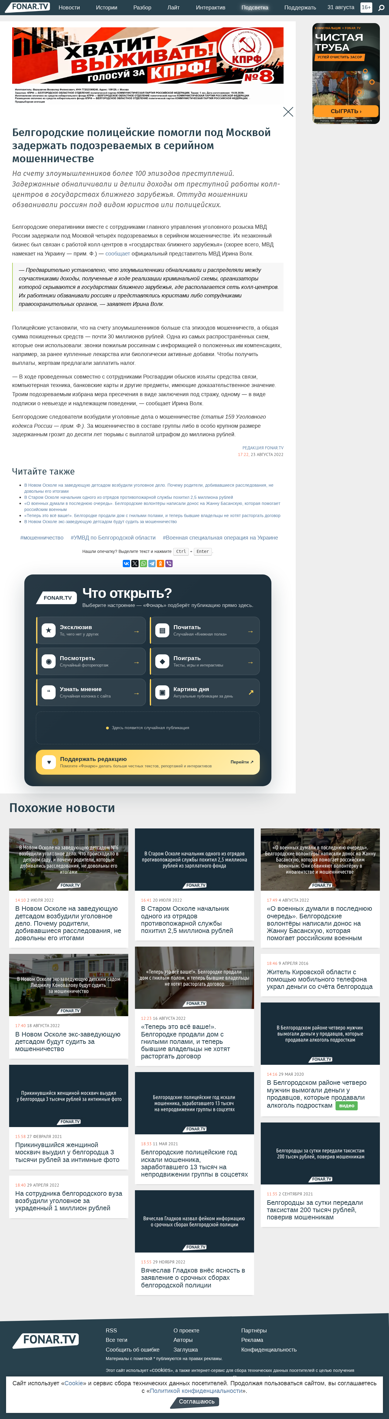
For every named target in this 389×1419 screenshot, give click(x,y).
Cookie (73, 1383)
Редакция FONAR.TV (263, 448)
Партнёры (254, 1330)
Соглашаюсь (197, 1401)
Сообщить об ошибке (133, 1349)
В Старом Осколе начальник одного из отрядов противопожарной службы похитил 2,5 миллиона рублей (128, 497)
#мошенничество (42, 537)
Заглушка (186, 1349)
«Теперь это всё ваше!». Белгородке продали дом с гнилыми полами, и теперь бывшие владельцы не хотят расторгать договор (152, 516)
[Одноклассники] (160, 563)
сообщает (117, 253)
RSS (111, 1330)
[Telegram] (152, 563)
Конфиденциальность (269, 1349)
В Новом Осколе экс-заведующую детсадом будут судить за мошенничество (100, 522)
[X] (135, 563)
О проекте (186, 1330)
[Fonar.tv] (27, 7)
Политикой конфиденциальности (196, 1391)
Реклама (252, 1340)
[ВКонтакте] (126, 563)
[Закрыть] (288, 112)
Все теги (116, 1340)
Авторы (183, 1340)
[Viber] (169, 563)
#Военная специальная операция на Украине (220, 537)
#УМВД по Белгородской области (113, 537)
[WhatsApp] (143, 563)
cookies (161, 1370)
